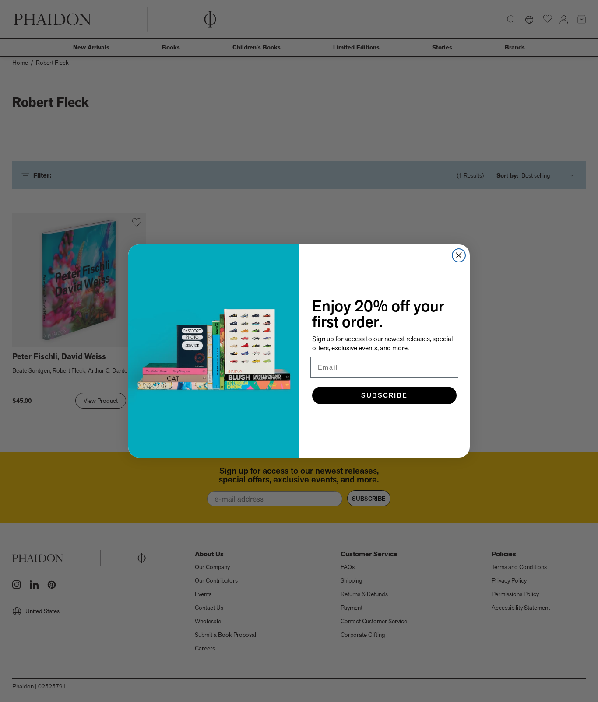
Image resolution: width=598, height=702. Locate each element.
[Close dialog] (458, 255)
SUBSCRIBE (384, 395)
